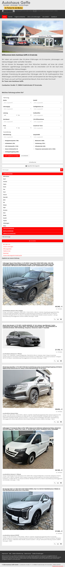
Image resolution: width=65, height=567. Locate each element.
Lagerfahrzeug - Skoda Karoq (32, 394)
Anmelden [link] (33, 241)
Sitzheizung (40, 143)
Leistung (5, 113)
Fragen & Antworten (20, 16)
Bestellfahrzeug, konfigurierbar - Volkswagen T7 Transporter (32, 455)
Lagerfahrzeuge (7, 173)
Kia (4, 202)
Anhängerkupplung (12, 152)
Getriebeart (6, 119)
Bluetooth (39, 140)
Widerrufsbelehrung (17, 553)
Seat (4, 213)
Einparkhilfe (36, 134)
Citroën (5, 181)
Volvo (4, 226)
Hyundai (5, 197)
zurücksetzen (24, 155)
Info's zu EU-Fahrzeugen (33, 16)
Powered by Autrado (57, 566)
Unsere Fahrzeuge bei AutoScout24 (12, 255)
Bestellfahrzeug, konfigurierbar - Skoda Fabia (32, 343)
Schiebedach (10, 143)
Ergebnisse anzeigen (12, 155)
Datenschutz (27, 553)
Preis (4, 125)
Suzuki (5, 218)
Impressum (5, 553)
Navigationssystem (12, 140)
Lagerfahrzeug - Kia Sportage (32, 516)
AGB (10, 553)
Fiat (4, 189)
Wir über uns (6, 244)
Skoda (4, 215)
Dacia (4, 186)
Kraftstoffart (36, 113)
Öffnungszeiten (7, 249)
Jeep (4, 199)
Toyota (5, 220)
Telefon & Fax (6, 251)
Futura (5, 194)
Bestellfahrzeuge (8, 231)
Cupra (4, 184)
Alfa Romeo (6, 176)
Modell (35, 100)
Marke (5, 100)
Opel (4, 207)
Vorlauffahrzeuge (8, 228)
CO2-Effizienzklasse (38, 119)
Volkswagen (6, 223)
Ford (4, 192)
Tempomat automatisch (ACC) (45, 149)
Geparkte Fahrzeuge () (33, 166)
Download (5, 253)
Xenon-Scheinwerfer (11, 149)
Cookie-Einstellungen (37, 553)
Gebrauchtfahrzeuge (9, 233)
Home (4, 16)
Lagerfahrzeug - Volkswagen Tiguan (32, 291)
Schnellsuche (32, 162)
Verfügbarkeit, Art (38, 106)
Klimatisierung (7, 134)
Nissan (5, 205)
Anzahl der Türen (38, 125)
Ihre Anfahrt (45, 16)
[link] (55, 319)
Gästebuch (54, 16)
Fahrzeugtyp (6, 106)
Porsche (5, 210)
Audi (4, 179)
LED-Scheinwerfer (11, 146)
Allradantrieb (40, 146)
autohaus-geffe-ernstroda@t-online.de (24, 11)
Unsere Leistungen (8, 246)
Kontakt (10, 16)
